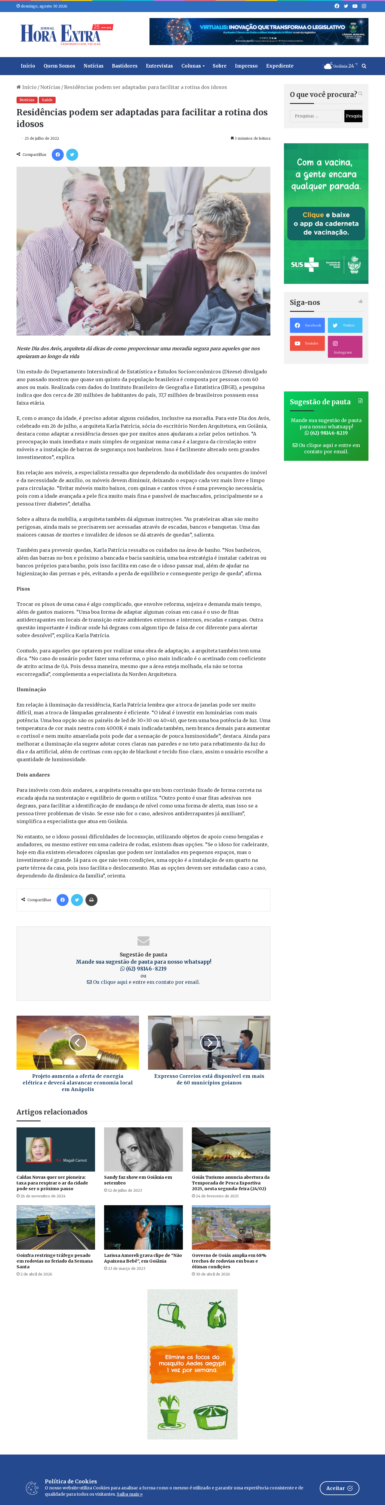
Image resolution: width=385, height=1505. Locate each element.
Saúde (47, 100)
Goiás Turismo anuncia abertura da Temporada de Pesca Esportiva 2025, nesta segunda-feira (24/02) (231, 1183)
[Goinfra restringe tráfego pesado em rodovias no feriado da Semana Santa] (56, 1227)
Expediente (280, 66)
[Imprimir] (91, 900)
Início (28, 66)
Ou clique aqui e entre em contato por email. (146, 982)
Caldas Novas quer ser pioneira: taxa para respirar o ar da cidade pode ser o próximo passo (52, 1183)
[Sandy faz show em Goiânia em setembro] (143, 1149)
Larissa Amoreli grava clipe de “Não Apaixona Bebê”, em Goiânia (143, 1258)
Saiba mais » (130, 1494)
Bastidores (124, 66)
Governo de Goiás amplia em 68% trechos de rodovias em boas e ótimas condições (229, 1261)
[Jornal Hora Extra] (66, 34)
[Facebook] (58, 155)
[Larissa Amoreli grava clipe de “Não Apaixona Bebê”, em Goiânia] (143, 1227)
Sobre (219, 66)
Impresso (246, 66)
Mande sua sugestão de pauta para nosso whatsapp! (143, 965)
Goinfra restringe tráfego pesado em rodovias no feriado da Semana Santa (55, 1261)
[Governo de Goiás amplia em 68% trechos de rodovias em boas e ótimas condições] (231, 1227)
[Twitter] (72, 155)
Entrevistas (159, 66)
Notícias (93, 66)
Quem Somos (59, 66)
